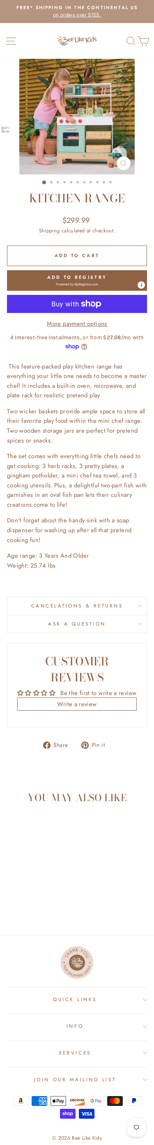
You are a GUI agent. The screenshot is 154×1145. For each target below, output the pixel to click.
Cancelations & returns (77, 605)
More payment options (77, 323)
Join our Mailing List (75, 1079)
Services (75, 1052)
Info (75, 1025)
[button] (77, 280)
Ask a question (77, 623)
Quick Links (75, 999)
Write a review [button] (77, 704)
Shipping (49, 230)
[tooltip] (141, 285)
